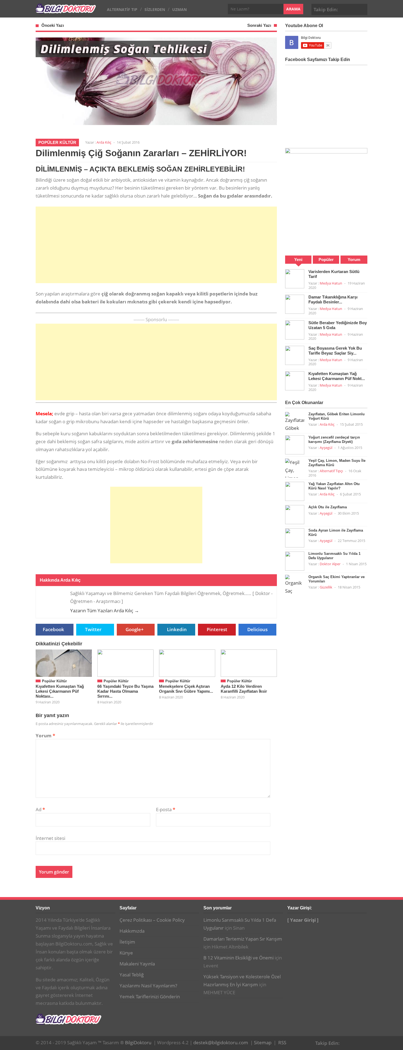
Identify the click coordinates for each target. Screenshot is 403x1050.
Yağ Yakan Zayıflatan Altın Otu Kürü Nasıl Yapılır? (334, 486)
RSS (282, 1042)
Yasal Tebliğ (132, 974)
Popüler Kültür (57, 142)
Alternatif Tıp (122, 9)
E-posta (165, 809)
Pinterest (362, 8)
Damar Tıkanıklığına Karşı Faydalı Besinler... (332, 299)
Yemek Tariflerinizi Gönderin (150, 996)
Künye (126, 953)
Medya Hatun (331, 283)
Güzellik (326, 587)
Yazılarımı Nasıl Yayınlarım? (148, 985)
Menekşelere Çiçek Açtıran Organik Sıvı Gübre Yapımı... (186, 689)
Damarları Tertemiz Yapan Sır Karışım (242, 939)
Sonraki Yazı (259, 25)
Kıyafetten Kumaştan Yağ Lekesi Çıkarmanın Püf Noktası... (60, 691)
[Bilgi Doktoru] (66, 10)
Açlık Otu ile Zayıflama (327, 507)
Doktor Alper (330, 563)
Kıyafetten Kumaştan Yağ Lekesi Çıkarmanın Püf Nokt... (336, 376)
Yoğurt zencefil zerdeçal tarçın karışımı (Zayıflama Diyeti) (334, 439)
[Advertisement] (156, 245)
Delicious (257, 629)
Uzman (179, 9)
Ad (40, 809)
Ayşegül (326, 447)
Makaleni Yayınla (137, 964)
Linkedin (177, 629)
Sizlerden (154, 9)
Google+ (353, 8)
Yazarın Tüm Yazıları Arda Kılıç (104, 610)
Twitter (93, 629)
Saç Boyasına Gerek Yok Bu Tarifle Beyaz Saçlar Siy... (335, 350)
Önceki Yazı (52, 25)
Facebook (345, 8)
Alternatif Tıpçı (331, 470)
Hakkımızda (132, 931)
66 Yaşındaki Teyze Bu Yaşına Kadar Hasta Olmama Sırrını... (125, 691)
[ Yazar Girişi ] (303, 920)
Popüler (326, 259)
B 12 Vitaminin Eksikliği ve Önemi (238, 958)
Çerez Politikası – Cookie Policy (152, 920)
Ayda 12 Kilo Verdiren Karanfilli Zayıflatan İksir (244, 689)
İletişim (127, 942)
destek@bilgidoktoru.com (220, 1042)
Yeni (298, 259)
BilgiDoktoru (138, 1042)
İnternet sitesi (50, 838)
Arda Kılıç (104, 142)
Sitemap (262, 1042)
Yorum (45, 735)
